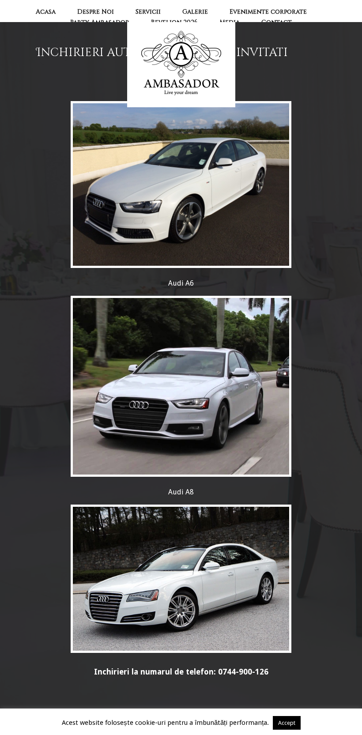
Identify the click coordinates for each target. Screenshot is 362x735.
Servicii (148, 12)
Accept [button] (286, 723)
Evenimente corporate (268, 12)
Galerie (195, 12)
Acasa (46, 12)
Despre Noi (95, 12)
